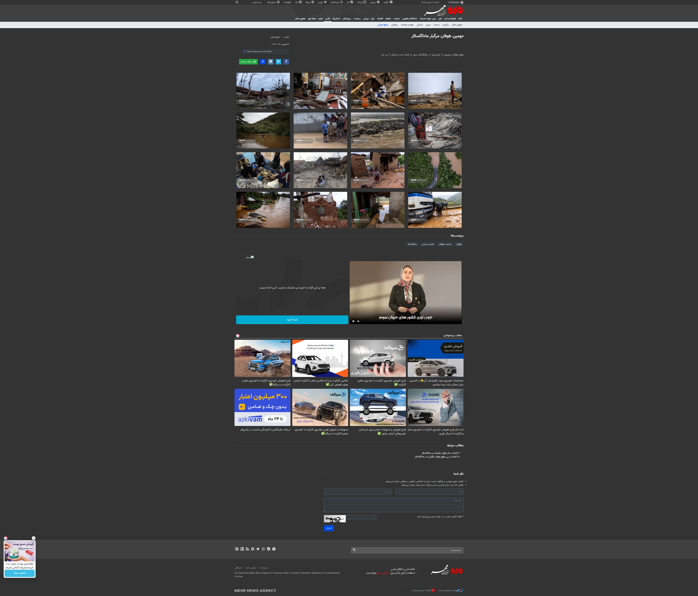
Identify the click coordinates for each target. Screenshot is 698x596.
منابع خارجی (382, 25)
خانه (460, 19)
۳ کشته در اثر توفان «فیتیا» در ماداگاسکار (441, 453)
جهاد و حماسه (407, 25)
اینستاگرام (335, 2)
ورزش (365, 19)
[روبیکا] (252, 549)
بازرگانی (237, 568)
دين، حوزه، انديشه (428, 19)
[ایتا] (236, 549)
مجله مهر (312, 19)
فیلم (320, 19)
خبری (428, 25)
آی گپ (360, 2)
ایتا (296, 2)
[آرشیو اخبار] (242, 549)
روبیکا (308, 2)
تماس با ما (251, 568)
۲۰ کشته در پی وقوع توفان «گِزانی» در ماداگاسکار (437, 457)
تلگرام (386, 2)
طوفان (459, 244)
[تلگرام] (274, 549)
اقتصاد (380, 19)
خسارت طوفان (445, 244)
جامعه (388, 19)
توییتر (320, 2)
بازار (372, 19)
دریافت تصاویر (246, 61)
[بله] (268, 549)
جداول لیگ (271, 2)
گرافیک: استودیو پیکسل (421, 590)
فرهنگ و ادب (450, 19)
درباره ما (264, 568)
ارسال (329, 528)
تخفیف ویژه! (19, 573)
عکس (327, 19)
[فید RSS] (247, 549)
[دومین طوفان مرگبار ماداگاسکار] (435, 91)
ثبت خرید (292, 319)
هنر (440, 19)
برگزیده (445, 25)
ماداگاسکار (412, 244)
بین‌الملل (347, 19)
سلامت (397, 19)
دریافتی (394, 25)
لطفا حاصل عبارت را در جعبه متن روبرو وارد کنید (440, 517)
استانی (420, 25)
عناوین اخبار (457, 25)
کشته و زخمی (428, 244)
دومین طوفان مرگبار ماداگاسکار (437, 36)
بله (348, 2)
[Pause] (353, 321)
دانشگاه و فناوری (409, 19)
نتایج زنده (288, 2)
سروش (373, 2)
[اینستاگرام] (263, 549)
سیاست (357, 19)
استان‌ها (336, 19)
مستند (436, 25)
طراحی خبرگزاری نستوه (448, 590)
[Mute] (358, 321)
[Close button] (33, 538)
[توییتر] (258, 549)
